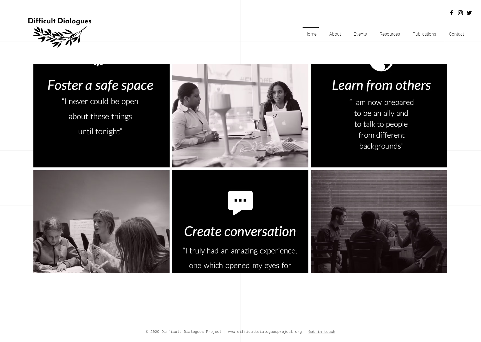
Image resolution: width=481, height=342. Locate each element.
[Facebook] (451, 12)
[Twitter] (469, 12)
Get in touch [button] (321, 331)
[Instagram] (460, 12)
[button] (456, 31)
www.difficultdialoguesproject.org (265, 331)
